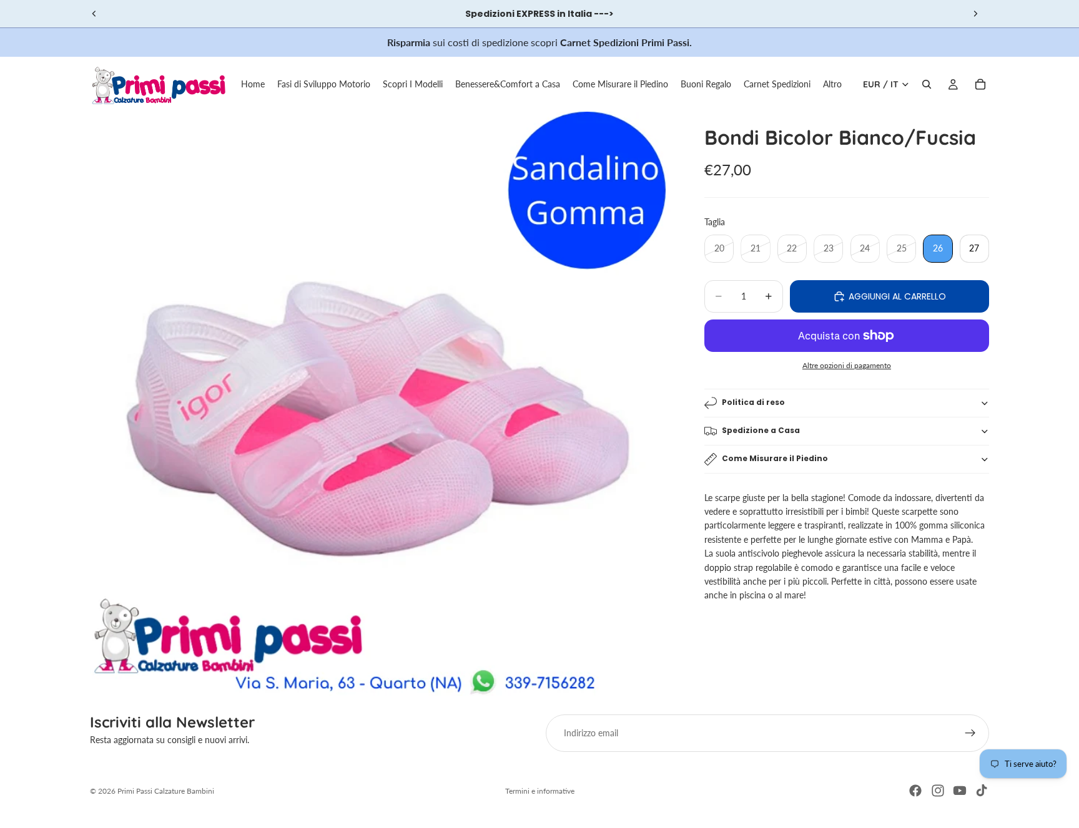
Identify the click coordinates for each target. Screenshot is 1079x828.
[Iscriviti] (970, 733)
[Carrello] (980, 84)
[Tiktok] (981, 790)
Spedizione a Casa (761, 430)
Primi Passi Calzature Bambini (165, 791)
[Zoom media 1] (382, 404)
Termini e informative (539, 791)
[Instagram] (937, 790)
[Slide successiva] (975, 13)
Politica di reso (753, 402)
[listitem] (832, 84)
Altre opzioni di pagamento (846, 365)
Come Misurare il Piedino (775, 458)
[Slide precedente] (94, 13)
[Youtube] (959, 790)
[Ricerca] (926, 84)
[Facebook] (915, 790)
